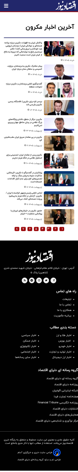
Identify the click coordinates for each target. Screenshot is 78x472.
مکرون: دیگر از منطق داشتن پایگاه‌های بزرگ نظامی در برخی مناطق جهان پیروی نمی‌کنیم (25, 122)
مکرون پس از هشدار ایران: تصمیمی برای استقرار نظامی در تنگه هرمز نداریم (24, 156)
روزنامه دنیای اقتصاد (66, 384)
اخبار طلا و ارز (63, 335)
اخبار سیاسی (28, 335)
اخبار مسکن (29, 341)
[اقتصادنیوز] (39, 256)
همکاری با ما (64, 310)
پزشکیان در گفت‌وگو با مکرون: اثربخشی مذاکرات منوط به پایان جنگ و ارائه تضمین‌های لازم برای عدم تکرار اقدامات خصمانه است (24, 177)
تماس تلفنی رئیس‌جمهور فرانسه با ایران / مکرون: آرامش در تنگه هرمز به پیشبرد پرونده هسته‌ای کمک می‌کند (24, 195)
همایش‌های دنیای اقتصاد (63, 415)
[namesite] (65, 6)
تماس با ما (65, 305)
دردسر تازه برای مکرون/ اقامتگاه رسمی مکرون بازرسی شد (25, 103)
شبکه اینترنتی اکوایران (65, 390)
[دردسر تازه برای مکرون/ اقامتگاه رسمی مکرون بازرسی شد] (59, 107)
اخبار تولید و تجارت (60, 352)
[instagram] (39, 280)
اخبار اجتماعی (28, 352)
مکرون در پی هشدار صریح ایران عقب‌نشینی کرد (23, 139)
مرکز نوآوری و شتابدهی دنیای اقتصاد (57, 421)
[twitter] (46, 280)
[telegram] (31, 280)
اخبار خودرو (65, 346)
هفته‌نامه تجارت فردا (66, 396)
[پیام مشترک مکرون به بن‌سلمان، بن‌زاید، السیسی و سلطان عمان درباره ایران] (59, 72)
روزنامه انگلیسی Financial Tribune (58, 402)
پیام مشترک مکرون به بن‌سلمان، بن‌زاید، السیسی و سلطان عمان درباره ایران (24, 67)
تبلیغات (66, 299)
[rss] (25, 280)
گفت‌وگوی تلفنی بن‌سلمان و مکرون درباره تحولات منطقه (24, 85)
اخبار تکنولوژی (28, 346)
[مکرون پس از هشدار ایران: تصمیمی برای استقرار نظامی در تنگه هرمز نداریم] (59, 160)
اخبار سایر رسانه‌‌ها (25, 357)
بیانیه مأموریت (62, 316)
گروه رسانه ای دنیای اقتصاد (62, 378)
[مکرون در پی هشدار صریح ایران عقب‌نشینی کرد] (59, 143)
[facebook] (54, 280)
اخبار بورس (64, 341)
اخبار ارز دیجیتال (61, 357)
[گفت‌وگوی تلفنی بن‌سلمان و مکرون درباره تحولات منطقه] (59, 89)
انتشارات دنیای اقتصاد (65, 409)
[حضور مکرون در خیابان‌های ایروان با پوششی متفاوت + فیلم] (59, 216)
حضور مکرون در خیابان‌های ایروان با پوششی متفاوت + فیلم (26, 212)
